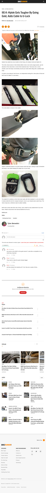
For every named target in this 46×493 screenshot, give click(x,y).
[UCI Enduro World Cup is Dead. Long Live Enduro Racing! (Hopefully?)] (4, 395)
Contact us (18, 453)
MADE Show (23, 364)
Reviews (10, 382)
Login (42, 232)
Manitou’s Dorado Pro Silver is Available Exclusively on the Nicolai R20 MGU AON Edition (15, 421)
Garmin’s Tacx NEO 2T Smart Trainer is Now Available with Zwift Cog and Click (17, 328)
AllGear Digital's (10, 478)
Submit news (18, 455)
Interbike (15, 218)
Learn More (36, 30)
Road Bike (3, 469)
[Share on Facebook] (3, 27)
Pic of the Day (4, 460)
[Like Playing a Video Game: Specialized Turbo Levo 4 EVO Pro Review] (4, 384)
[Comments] (38, 27)
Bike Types (3, 450)
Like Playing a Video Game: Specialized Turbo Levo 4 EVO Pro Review (15, 385)
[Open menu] (2, 1)
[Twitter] (36, 451)
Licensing (18, 487)
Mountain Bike (42, 364)
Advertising (18, 462)
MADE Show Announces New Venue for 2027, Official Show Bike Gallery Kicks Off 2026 (29, 368)
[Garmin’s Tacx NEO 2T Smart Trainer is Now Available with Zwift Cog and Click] (4, 408)
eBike (10, 417)
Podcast (17, 460)
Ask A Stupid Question (20, 457)
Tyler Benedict (10, 20)
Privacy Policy (3, 487)
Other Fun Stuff (4, 457)
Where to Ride (4, 464)
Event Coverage (4, 453)
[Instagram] (40, 451)
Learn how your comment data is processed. (32, 242)
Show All (42, 377)
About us (18, 450)
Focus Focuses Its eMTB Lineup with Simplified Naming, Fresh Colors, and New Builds (37, 421)
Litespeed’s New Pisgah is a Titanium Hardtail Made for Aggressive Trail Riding (17, 334)
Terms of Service (23, 487)
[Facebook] (32, 451)
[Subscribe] (32, 454)
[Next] (37, 344)
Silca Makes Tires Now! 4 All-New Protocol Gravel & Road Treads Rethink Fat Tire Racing (10, 368)
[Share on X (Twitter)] (6, 27)
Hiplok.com (4, 212)
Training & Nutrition (13, 406)
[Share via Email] (9, 27)
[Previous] (35, 344)
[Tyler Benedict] (4, 224)
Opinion (10, 393)
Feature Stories (4, 455)
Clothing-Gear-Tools (7, 218)
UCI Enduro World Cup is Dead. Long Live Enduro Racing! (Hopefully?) (15, 397)
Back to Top (39, 440)
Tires (3, 364)
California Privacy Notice (11, 487)
